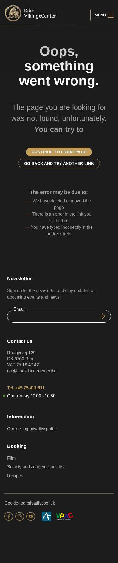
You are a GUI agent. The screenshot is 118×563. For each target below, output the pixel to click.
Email (18, 309)
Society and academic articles (35, 467)
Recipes (15, 475)
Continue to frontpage (59, 152)
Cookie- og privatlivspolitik (32, 428)
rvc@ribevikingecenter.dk (31, 371)
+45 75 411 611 (29, 388)
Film (11, 458)
